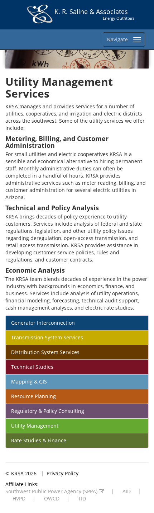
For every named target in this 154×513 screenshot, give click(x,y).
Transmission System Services (47, 337)
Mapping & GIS (29, 381)
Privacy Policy (62, 473)
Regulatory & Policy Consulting (47, 411)
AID (126, 491)
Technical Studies (32, 366)
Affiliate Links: (22, 484)
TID (82, 498)
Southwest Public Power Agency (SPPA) (52, 491)
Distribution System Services (45, 352)
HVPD (19, 498)
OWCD (51, 498)
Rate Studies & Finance (38, 440)
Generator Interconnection (43, 322)
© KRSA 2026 (21, 473)
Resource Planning (33, 396)
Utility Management (34, 425)
